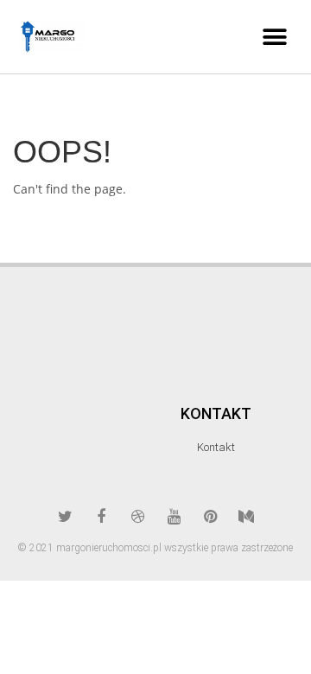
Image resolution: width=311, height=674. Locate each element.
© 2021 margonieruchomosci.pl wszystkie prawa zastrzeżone (155, 548)
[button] (274, 36)
